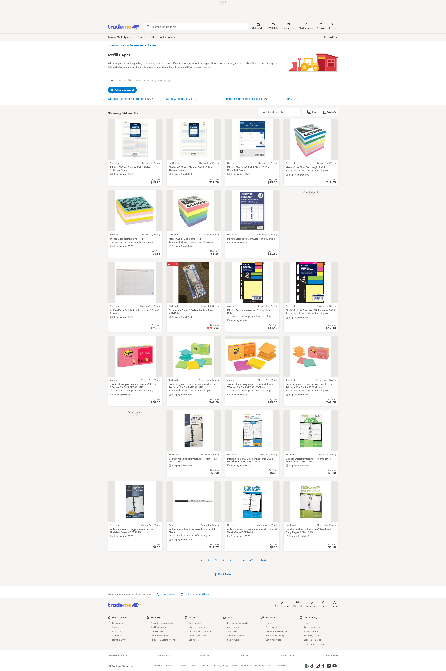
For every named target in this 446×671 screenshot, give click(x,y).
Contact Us (282, 665)
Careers (183, 665)
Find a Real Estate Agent (163, 639)
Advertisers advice (236, 635)
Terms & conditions (241, 665)
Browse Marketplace (120, 37)
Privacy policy (221, 665)
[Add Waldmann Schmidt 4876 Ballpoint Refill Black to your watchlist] (216, 486)
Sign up (321, 28)
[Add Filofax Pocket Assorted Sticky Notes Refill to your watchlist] (333, 267)
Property (155, 617)
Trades (269, 623)
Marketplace (119, 617)
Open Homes (157, 631)
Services (270, 617)
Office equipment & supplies (126, 98)
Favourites (311, 606)
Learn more (168, 594)
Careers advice (234, 627)
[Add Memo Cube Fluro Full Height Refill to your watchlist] (333, 124)
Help (306, 623)
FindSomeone (331, 655)
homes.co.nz (163, 655)
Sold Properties (158, 627)
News (194, 665)
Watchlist (297, 606)
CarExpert (245, 655)
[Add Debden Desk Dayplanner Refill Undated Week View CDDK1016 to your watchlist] (333, 415)
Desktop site (155, 665)
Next (263, 559)
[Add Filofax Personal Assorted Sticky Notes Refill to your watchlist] (274, 267)
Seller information (312, 639)
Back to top (225, 574)
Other (286, 98)
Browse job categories (238, 623)
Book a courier (167, 37)
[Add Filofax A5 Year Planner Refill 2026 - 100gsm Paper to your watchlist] (157, 124)
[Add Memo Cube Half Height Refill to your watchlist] (157, 195)
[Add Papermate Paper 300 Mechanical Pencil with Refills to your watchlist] (216, 267)
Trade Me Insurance (117, 655)
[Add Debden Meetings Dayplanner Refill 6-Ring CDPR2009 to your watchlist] (216, 415)
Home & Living (119, 639)
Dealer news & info (198, 635)
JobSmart (232, 631)
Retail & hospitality (178, 98)
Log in (332, 28)
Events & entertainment (277, 631)
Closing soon (118, 631)
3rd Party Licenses (313, 635)
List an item (331, 37)
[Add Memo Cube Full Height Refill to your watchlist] (216, 195)
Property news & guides (162, 623)
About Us (170, 665)
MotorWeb (205, 655)
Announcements (312, 627)
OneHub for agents (160, 635)
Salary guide (233, 639)
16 (251, 559)
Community (310, 617)
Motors (193, 617)
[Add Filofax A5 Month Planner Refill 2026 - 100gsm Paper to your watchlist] (216, 124)
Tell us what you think (197, 594)
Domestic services (274, 627)
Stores (141, 37)
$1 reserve (117, 635)
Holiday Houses (287, 655)
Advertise (205, 665)
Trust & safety (311, 631)
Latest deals (118, 623)
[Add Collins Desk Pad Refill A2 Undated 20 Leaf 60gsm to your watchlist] (157, 267)
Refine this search (123, 90)
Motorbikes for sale (198, 627)
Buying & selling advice (200, 631)
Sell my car (194, 639)
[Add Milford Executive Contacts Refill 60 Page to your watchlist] (274, 195)
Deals (152, 37)
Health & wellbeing (275, 635)
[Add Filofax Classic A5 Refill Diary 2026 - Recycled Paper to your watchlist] (274, 124)
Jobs (230, 617)
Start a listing (282, 606)
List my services (273, 639)
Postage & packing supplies (242, 98)
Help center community (315, 643)
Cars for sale (195, 623)
